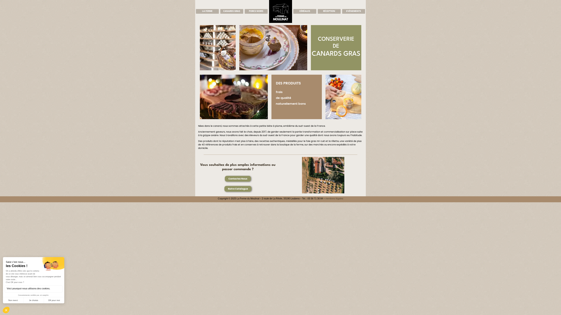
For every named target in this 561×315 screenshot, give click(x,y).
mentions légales (334, 198)
